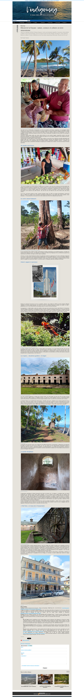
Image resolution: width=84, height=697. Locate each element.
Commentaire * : (24, 655)
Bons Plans (51, 22)
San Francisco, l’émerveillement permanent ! (45, 687)
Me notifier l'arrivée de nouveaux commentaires (31, 665)
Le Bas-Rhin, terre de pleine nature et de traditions (62, 687)
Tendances (64, 22)
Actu (14, 22)
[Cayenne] (45, 555)
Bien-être (43, 22)
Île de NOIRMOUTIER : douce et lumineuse (28, 686)
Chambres (29, 22)
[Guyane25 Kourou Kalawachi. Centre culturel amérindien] (45, 78)
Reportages (22, 22)
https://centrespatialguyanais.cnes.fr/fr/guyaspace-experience (34, 633)
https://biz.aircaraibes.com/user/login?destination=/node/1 (31, 613)
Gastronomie (58, 22)
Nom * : (22, 647)
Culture (35, 22)
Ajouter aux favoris (25, 640)
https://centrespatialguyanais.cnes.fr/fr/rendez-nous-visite (33, 631)
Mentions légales (42, 693)
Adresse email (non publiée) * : (26, 650)
